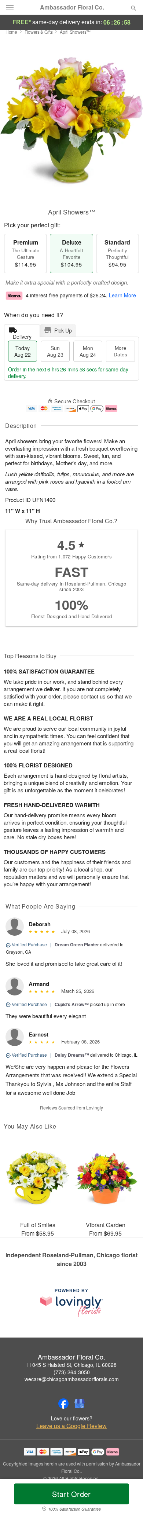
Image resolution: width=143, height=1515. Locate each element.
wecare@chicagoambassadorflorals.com (72, 1379)
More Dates (120, 351)
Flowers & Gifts (39, 32)
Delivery (22, 335)
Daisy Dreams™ (72, 1055)
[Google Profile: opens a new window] (79, 1403)
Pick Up (63, 330)
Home (11, 32)
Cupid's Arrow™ (72, 1004)
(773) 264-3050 (72, 1372)
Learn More (122, 295)
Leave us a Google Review (71, 1426)
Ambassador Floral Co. (72, 7)
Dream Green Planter (77, 944)
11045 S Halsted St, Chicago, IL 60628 (71, 1364)
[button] (127, 1498)
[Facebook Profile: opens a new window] (63, 1403)
